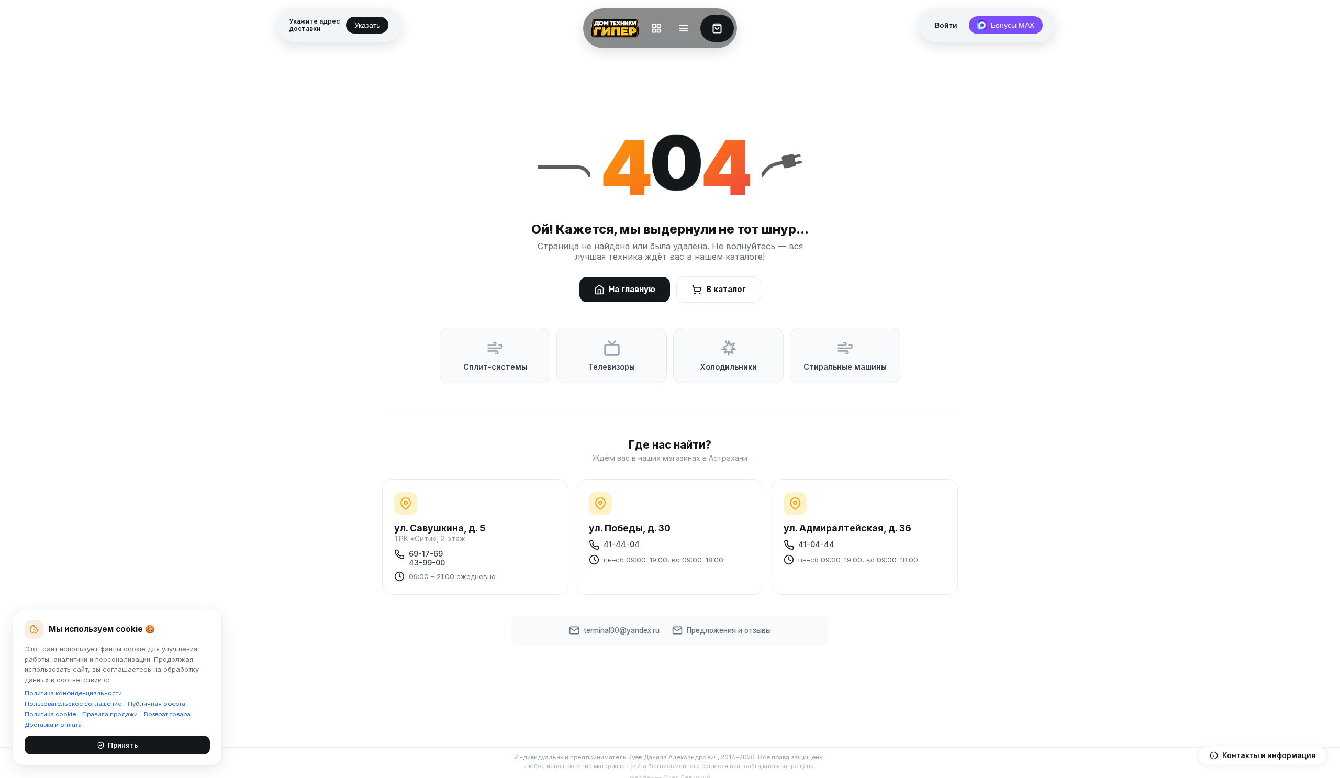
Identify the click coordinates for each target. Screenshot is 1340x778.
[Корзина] (717, 28)
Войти (945, 25)
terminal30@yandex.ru (622, 630)
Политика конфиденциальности (73, 693)
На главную (632, 289)
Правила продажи (110, 714)
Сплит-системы (495, 366)
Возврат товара (167, 714)
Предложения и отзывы (729, 630)
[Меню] (683, 28)
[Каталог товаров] (656, 28)
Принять (123, 745)
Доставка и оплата (53, 724)
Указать (367, 25)
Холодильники (728, 366)
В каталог (726, 289)
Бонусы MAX (1012, 25)
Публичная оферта (156, 703)
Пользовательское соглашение (73, 703)
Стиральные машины (845, 366)
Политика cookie (50, 714)
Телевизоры (611, 366)
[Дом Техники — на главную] (613, 28)
